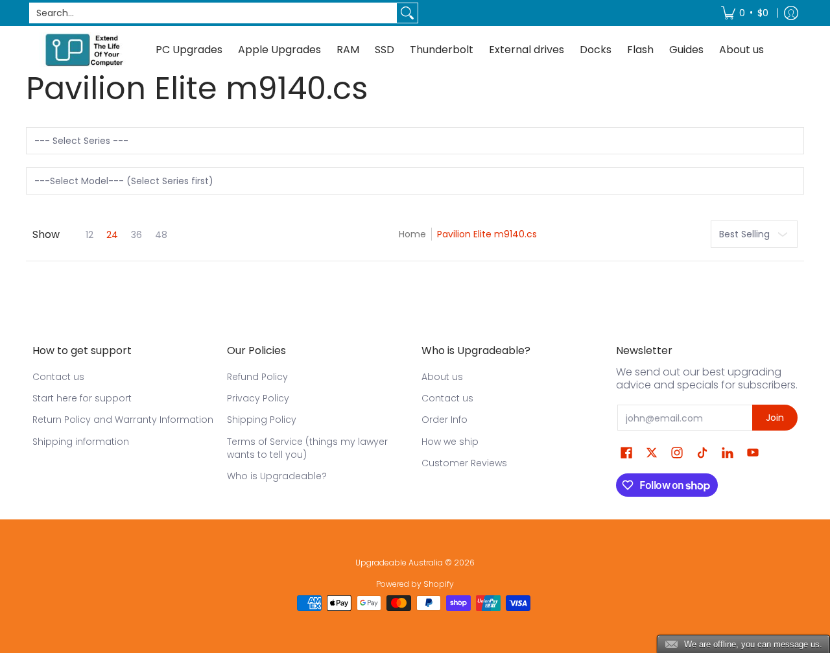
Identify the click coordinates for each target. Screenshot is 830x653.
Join (775, 417)
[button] (626, 453)
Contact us (58, 376)
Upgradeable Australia (399, 562)
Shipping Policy (261, 419)
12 (89, 235)
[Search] (407, 13)
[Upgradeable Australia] (84, 49)
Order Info (444, 419)
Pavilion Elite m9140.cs (487, 234)
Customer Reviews (464, 463)
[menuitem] (744, 13)
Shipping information (80, 441)
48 (161, 235)
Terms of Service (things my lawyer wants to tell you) (307, 448)
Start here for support (82, 398)
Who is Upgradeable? (277, 475)
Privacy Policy (258, 398)
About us (442, 376)
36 (136, 235)
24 (112, 235)
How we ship (450, 441)
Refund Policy (257, 376)
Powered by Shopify (415, 583)
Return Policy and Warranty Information (122, 419)
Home (412, 234)
